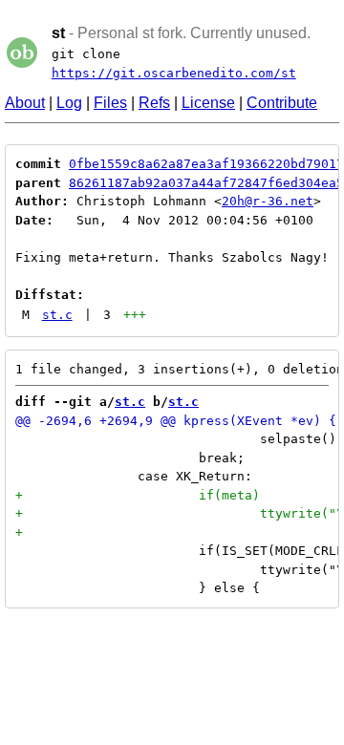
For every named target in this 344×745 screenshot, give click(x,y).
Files (110, 103)
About (25, 103)
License (208, 103)
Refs (154, 103)
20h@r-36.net (267, 201)
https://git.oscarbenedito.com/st (174, 73)
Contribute (282, 103)
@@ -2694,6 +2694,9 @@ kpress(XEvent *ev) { (175, 421)
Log (69, 103)
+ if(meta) (137, 495)
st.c (57, 315)
